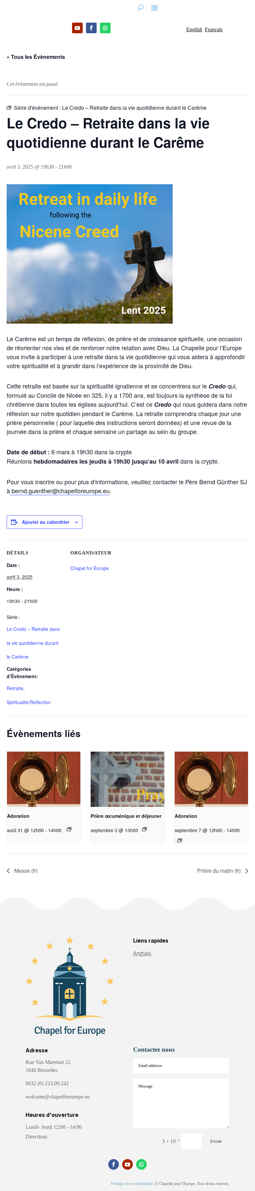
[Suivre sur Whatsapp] (105, 28)
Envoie (215, 1141)
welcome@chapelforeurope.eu (58, 1097)
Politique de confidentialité (131, 1183)
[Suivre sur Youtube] (77, 28)
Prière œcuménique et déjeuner (126, 816)
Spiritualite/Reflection (29, 702)
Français (213, 29)
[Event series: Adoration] (69, 829)
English (194, 29)
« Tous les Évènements (36, 57)
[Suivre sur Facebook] (91, 28)
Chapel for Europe (89, 568)
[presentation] (43, 779)
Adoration (18, 816)
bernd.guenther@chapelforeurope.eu (60, 490)
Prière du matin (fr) (219, 870)
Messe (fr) (25, 870)
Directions (36, 1136)
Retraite (15, 688)
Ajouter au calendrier (45, 522)
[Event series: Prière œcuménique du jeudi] (144, 829)
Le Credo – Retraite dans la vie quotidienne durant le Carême (33, 643)
